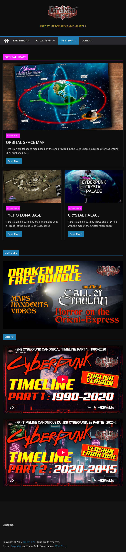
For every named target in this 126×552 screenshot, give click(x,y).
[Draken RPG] (6, 41)
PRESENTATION (21, 40)
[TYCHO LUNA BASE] (32, 186)
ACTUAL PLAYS (43, 40)
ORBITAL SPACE (13, 135)
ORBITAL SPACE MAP (25, 142)
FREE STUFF (67, 40)
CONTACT (87, 40)
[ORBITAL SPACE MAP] (63, 96)
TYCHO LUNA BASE (23, 215)
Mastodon (8, 524)
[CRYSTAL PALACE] (94, 186)
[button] (53, 40)
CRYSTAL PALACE (84, 215)
